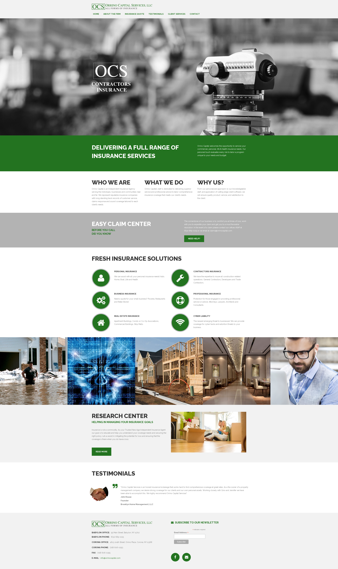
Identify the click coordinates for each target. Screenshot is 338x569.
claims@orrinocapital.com (221, 231)
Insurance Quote (134, 14)
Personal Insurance (125, 271)
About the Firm (112, 14)
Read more (101, 451)
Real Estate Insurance (126, 316)
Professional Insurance (207, 294)
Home (96, 14)
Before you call (103, 230)
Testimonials (156, 14)
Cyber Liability (201, 316)
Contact (195, 14)
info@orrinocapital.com (110, 558)
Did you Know (101, 233)
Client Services (176, 14)
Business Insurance (125, 294)
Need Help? (194, 238)
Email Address (181, 532)
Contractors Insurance (207, 271)
